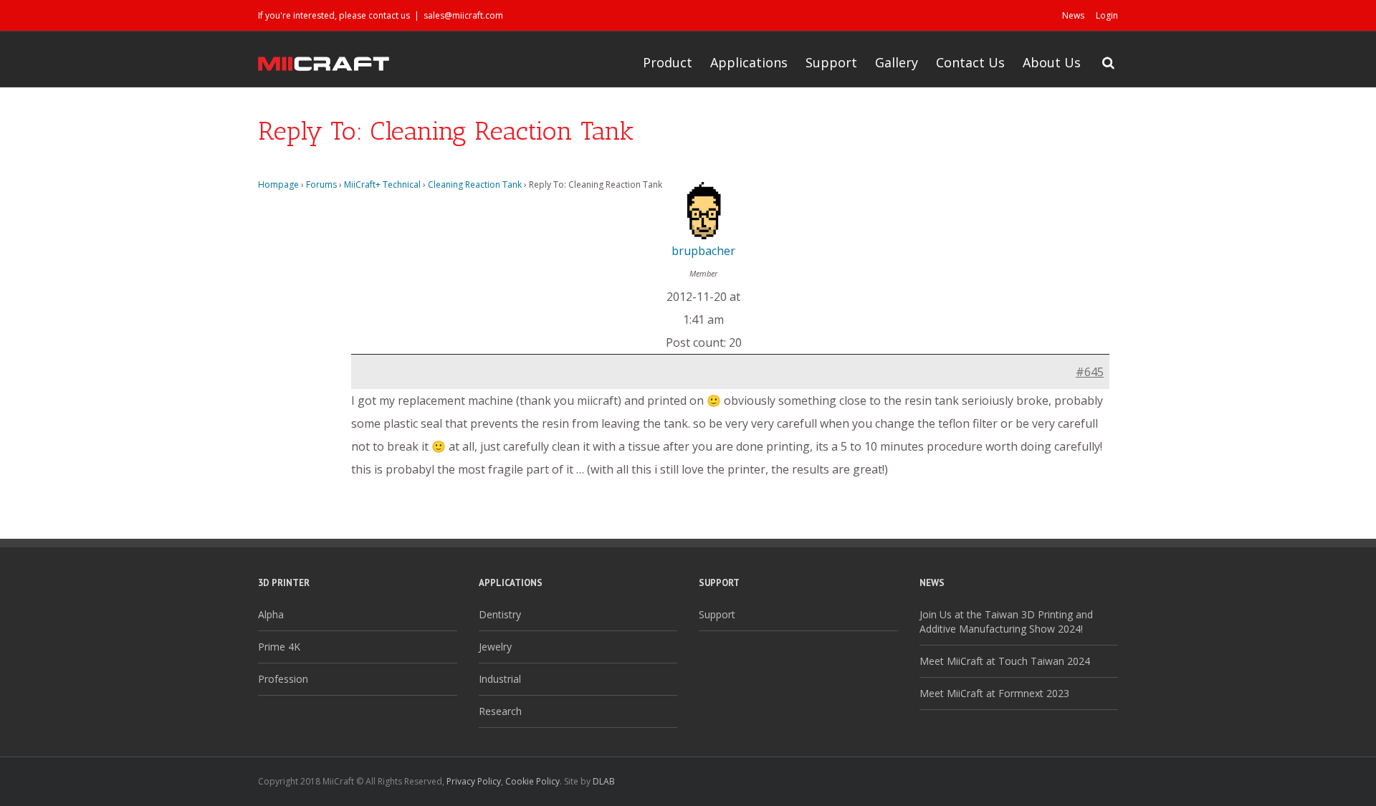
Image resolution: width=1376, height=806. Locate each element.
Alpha (271, 614)
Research (500, 711)
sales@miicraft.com (463, 15)
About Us (1052, 62)
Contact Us (970, 62)
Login (1107, 15)
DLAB (604, 781)
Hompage (278, 184)
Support (831, 62)
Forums (321, 184)
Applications (749, 62)
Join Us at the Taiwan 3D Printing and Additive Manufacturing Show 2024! (1006, 621)
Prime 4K (279, 646)
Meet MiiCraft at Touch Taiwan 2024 (1004, 661)
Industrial (500, 679)
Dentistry (500, 614)
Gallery (896, 62)
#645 (1090, 372)
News (1073, 15)
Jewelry (495, 646)
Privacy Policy (473, 781)
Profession (283, 679)
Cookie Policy (532, 781)
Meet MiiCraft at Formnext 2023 (994, 693)
